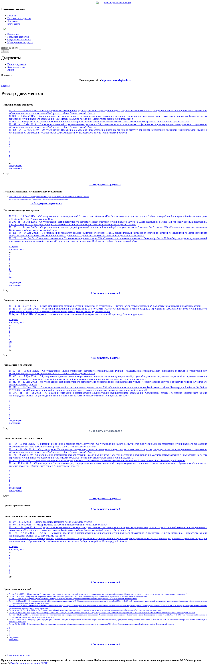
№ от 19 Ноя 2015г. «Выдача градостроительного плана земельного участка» (51, 522)
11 (10, 274)
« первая (13, 246)
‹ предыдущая (16, 249)
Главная (5, 85)
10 (10, 271)
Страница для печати (18, 655)
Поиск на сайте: (10, 47)
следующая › (15, 165)
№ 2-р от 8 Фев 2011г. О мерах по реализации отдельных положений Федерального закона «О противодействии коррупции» (76, 314)
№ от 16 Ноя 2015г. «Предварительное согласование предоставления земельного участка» (58, 524)
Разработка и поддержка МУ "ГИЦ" (29, 663)
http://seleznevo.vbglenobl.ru (116, 80)
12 (10, 276)
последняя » (15, 168)
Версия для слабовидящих (117, 2)
